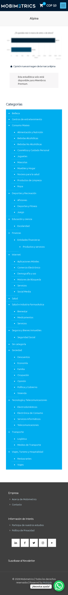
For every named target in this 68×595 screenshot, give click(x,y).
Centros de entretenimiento (27, 119)
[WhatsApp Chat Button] (58, 585)
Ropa (20, 186)
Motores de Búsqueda (29, 279)
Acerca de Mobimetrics (24, 499)
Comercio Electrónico (28, 267)
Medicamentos (25, 317)
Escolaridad (23, 226)
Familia (21, 369)
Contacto (17, 504)
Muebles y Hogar (26, 168)
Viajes (20, 464)
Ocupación (23, 375)
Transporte (18, 432)
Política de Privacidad (23, 530)
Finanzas (16, 233)
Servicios (22, 285)
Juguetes (22, 156)
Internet (16, 254)
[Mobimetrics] (18, 5)
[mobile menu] (63, 5)
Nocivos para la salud (28, 174)
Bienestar (22, 311)
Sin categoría (19, 344)
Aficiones (22, 200)
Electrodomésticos (27, 407)
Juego (20, 212)
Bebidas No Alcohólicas (29, 144)
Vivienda (21, 393)
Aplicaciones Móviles (28, 261)
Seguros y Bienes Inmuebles (26, 330)
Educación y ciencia (22, 219)
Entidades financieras (28, 240)
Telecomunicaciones (28, 425)
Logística (22, 439)
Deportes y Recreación (24, 193)
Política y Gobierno (27, 387)
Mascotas (22, 162)
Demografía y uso (26, 273)
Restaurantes (24, 458)
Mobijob (47, 582)
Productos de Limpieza (29, 180)
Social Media (24, 291)
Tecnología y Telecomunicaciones (29, 400)
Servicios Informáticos (28, 419)
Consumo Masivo (21, 125)
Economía (22, 363)
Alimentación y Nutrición (30, 132)
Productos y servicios (34, 246)
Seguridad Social (26, 337)
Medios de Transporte (29, 445)
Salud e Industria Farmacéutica (28, 304)
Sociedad (17, 350)
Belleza (16, 113)
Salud (15, 298)
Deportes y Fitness (27, 206)
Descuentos (23, 357)
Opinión (21, 381)
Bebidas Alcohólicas (27, 138)
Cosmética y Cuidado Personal (33, 150)
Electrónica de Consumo (30, 413)
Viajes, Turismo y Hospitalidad (27, 451)
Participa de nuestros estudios (28, 525)
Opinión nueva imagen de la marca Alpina (34, 66)
